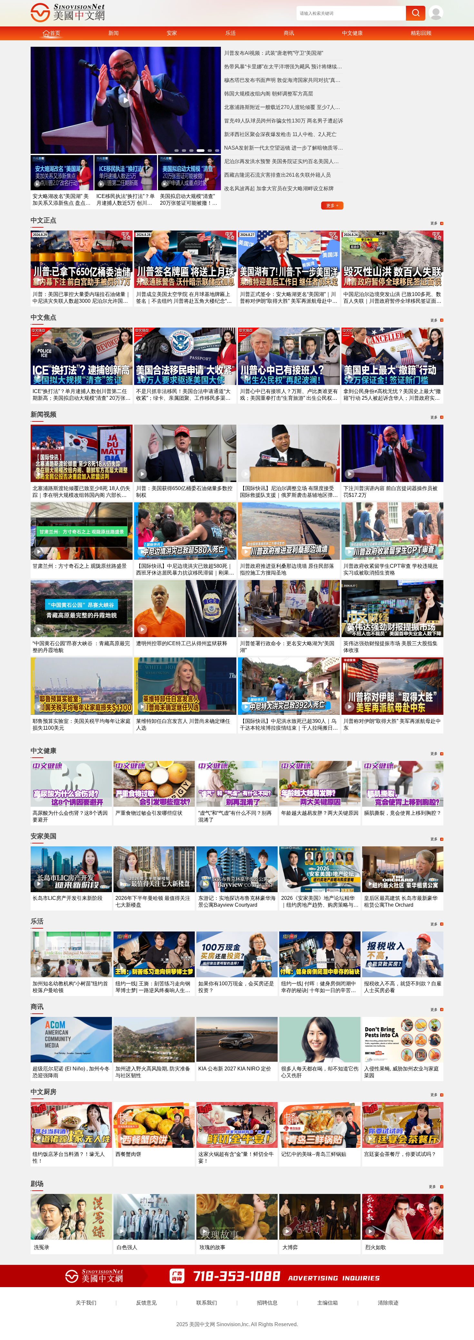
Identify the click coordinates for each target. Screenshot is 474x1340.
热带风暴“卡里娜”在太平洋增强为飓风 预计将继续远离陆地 (283, 66)
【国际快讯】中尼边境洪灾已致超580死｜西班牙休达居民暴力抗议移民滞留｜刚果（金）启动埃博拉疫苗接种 (184, 572)
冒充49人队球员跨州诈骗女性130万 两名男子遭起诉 (283, 120)
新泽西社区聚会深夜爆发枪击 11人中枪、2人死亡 (280, 134)
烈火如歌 (375, 1247)
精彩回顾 (421, 33)
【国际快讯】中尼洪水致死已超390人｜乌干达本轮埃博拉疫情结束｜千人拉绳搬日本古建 (289, 727)
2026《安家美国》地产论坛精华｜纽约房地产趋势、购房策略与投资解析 (320, 904)
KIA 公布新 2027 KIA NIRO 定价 (234, 1068)
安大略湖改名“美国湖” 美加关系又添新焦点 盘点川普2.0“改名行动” (62, 202)
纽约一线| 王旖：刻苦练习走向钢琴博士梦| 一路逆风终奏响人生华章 (152, 990)
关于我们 (86, 1303)
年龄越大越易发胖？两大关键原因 (320, 813)
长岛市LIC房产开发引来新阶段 (68, 898)
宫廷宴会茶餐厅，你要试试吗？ (400, 1154)
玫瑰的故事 (212, 1247)
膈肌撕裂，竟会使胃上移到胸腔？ (402, 813)
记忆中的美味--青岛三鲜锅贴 (313, 1154)
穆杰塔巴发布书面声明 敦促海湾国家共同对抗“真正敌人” (283, 80)
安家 (172, 33)
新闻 (113, 33)
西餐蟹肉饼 (128, 1154)
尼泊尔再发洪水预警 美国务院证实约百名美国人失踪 (283, 161)
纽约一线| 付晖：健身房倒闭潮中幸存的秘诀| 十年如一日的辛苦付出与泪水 (318, 990)
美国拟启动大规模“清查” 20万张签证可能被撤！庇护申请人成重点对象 (188, 202)
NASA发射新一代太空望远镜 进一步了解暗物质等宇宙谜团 (283, 148)
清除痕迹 (388, 1303)
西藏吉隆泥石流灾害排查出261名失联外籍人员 (277, 175)
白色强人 (127, 1247)
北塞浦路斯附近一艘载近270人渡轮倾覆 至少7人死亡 (283, 107)
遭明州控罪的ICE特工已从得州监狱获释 (181, 643)
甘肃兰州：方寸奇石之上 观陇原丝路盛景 (80, 566)
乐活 (230, 33)
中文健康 (352, 33)
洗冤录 (41, 1247)
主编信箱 (327, 1303)
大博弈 (290, 1247)
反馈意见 (146, 1303)
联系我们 (206, 1303)
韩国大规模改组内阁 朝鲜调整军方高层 (268, 93)
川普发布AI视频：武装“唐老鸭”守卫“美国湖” (273, 53)
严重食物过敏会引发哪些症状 (149, 813)
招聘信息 (267, 1303)
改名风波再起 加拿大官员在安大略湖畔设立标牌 (279, 188)
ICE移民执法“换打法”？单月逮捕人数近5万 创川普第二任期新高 (125, 202)
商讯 (289, 33)
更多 (332, 205)
